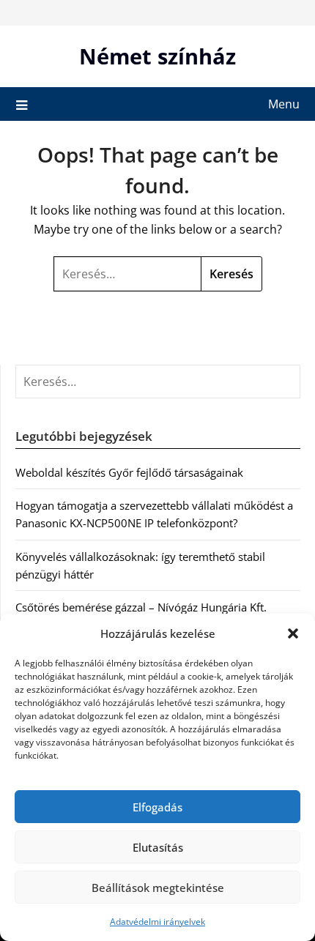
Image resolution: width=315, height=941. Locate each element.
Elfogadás (157, 807)
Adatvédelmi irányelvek (157, 921)
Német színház (157, 56)
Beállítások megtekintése (158, 887)
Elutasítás (158, 847)
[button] (293, 633)
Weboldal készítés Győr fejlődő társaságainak (129, 472)
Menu (284, 104)
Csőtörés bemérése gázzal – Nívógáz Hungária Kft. (141, 607)
